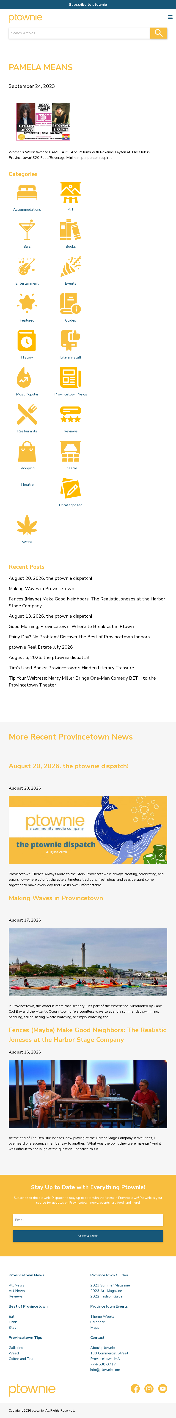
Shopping (27, 468)
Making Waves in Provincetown (41, 589)
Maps (94, 1327)
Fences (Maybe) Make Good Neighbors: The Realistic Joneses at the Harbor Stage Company (87, 602)
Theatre (70, 468)
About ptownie (102, 1347)
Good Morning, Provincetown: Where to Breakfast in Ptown (71, 626)
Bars (27, 246)
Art (70, 209)
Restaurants (27, 431)
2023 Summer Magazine (110, 1285)
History (27, 357)
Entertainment (27, 283)
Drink (13, 1322)
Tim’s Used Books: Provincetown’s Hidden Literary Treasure (71, 668)
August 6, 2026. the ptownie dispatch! (49, 657)
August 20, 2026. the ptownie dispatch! (50, 578)
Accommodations (27, 209)
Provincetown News (70, 394)
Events (70, 283)
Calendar (97, 1322)
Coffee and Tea (21, 1358)
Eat (11, 1316)
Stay (12, 1327)
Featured (27, 320)
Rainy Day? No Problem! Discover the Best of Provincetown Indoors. (80, 637)
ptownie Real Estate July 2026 (41, 647)
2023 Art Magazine (106, 1290)
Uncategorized (70, 505)
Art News (17, 1290)
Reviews (71, 431)
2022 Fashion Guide (106, 1296)
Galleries (16, 1347)
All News (16, 1285)
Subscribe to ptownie (88, 4)
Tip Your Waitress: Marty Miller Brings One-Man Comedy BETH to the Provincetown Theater (82, 681)
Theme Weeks (102, 1316)
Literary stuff (70, 357)
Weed (27, 542)
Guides (70, 320)
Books (71, 246)
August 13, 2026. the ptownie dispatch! (50, 616)
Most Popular (27, 394)
